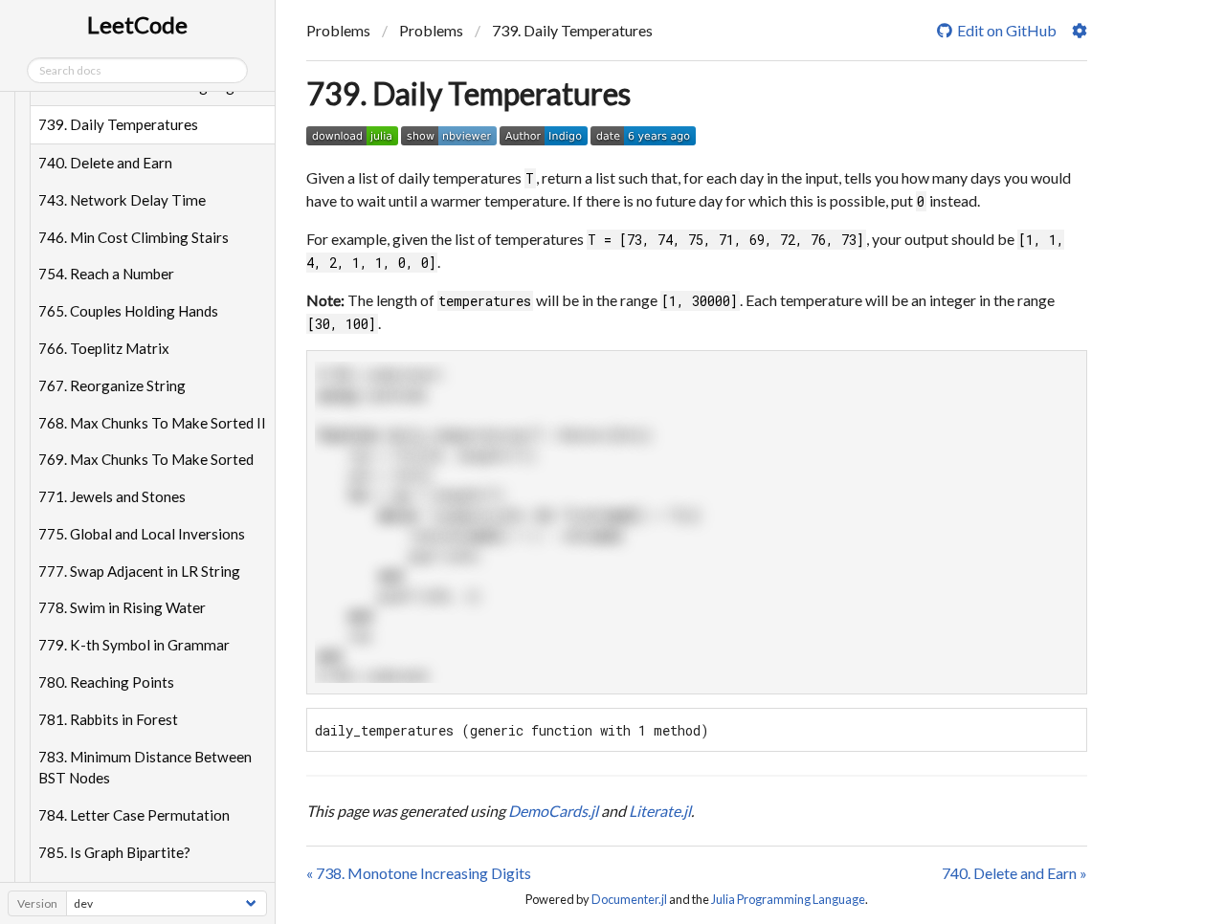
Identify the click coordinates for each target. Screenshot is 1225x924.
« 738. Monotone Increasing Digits (418, 873)
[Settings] (1079, 30)
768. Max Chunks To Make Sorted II (152, 422)
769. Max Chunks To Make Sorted (146, 459)
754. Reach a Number (106, 273)
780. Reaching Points (106, 682)
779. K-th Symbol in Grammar (134, 644)
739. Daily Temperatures (118, 124)
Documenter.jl (629, 899)
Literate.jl (660, 811)
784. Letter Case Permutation (134, 815)
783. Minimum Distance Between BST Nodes (145, 767)
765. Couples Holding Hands (128, 310)
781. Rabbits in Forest (108, 719)
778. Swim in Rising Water (122, 607)
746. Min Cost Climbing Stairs (133, 237)
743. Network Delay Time (122, 200)
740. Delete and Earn (105, 162)
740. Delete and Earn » (1014, 873)
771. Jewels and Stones (112, 496)
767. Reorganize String (112, 385)
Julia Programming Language (788, 899)
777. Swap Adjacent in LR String (139, 571)
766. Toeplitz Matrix (103, 348)
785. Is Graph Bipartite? (114, 852)
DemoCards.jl (553, 811)
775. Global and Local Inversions (141, 533)
